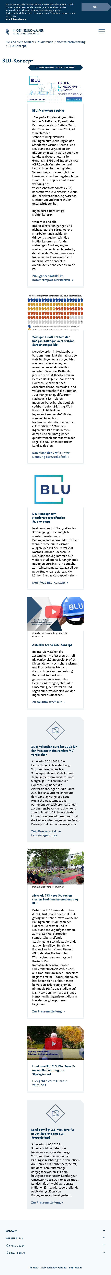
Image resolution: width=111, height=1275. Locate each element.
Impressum (75, 1267)
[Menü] (101, 31)
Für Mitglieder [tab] (15, 1245)
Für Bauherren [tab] (15, 1253)
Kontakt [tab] (11, 1231)
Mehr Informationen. (16, 18)
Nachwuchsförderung (71, 42)
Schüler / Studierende (38, 42)
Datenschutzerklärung (53, 1267)
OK (95, 6)
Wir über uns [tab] (14, 1238)
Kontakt (33, 1267)
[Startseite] (7, 31)
